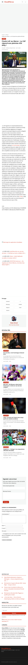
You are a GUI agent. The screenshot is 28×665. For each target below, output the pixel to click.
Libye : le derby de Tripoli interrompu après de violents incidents (13, 418)
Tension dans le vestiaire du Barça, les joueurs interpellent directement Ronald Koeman (14, 589)
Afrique (3, 38)
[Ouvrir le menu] (2, 2)
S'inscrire (14, 613)
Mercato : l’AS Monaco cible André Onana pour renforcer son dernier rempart (12, 386)
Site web (4, 531)
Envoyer (6, 502)
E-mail (4, 528)
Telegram (8, 307)
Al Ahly (21, 196)
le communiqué (16, 145)
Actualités (6, 350)
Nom (3, 525)
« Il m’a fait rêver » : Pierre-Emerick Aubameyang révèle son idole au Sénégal (14, 598)
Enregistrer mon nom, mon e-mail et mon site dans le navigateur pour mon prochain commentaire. (14, 535)
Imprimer (7, 310)
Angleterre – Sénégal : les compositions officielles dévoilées (13, 449)
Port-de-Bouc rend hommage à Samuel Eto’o (13, 353)
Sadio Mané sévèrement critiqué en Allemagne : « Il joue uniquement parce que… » (13, 579)
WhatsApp (8, 304)
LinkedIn (20, 304)
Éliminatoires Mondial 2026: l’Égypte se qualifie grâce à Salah (13, 593)
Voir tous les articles (14, 325)
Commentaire (5, 514)
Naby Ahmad (12, 48)
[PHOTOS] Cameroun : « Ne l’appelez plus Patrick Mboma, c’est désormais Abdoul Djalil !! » (13, 262)
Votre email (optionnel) (8, 486)
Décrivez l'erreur (7, 491)
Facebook (8, 301)
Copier (20, 307)
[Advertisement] (14, 18)
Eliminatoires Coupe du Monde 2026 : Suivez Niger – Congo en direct (15, 584)
